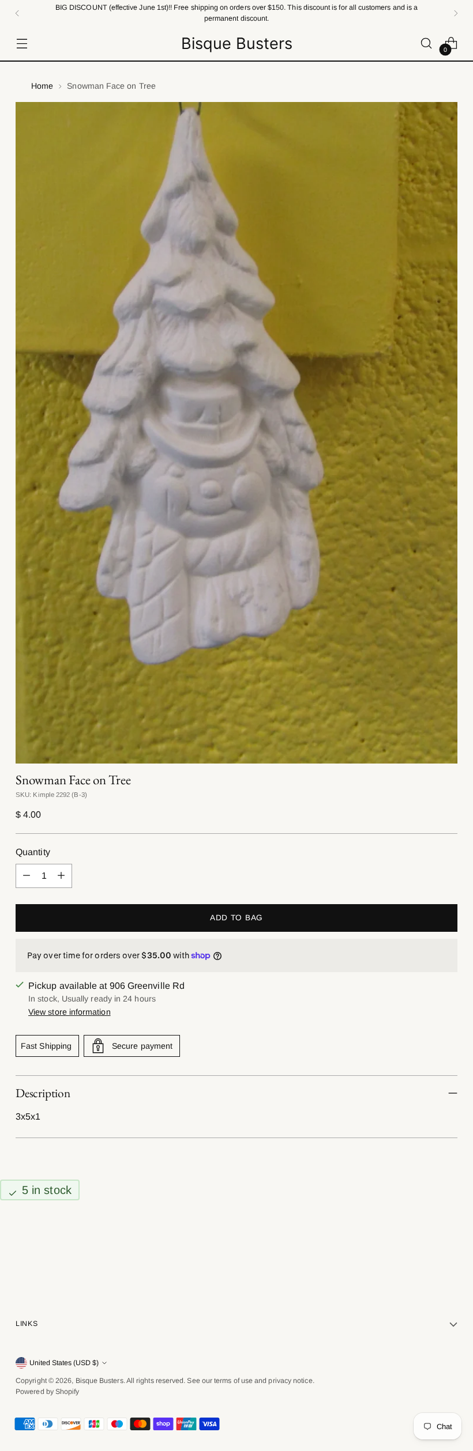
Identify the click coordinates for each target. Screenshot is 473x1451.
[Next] (455, 13)
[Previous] (17, 13)
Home (42, 85)
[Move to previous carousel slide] (421, 1247)
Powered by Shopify (47, 1392)
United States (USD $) (64, 1363)
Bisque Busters (99, 1381)
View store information (69, 1012)
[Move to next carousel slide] (447, 1246)
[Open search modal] (426, 43)
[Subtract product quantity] (26, 875)
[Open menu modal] (21, 43)
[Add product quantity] (61, 875)
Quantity (33, 852)
